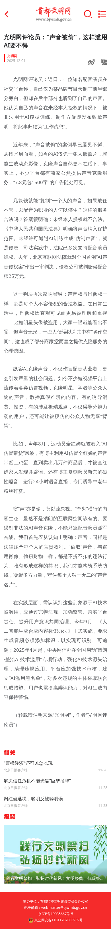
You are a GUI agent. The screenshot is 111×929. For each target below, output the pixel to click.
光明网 (12, 56)
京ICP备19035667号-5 (55, 913)
